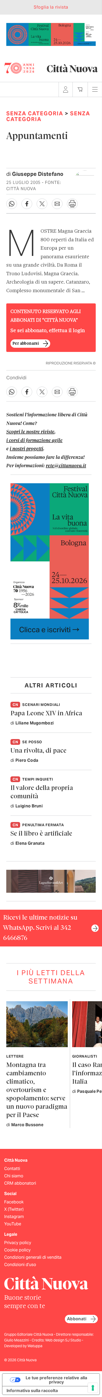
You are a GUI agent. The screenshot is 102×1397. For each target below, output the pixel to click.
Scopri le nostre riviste (30, 432)
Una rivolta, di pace (38, 750)
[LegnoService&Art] (51, 881)
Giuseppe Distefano (37, 174)
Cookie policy (17, 1250)
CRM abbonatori (20, 1183)
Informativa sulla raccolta (32, 1390)
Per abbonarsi (26, 343)
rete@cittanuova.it (66, 466)
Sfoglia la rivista (51, 7)
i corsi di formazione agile (34, 440)
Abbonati (76, 1319)
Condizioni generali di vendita (32, 1257)
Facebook (14, 1202)
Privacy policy (17, 1242)
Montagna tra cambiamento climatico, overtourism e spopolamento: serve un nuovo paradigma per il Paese (36, 1090)
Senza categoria (34, 113)
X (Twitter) (14, 1209)
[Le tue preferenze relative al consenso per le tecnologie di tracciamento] (93, 1388)
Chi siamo (13, 1176)
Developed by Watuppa (23, 1346)
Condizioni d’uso (20, 1264)
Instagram (14, 1216)
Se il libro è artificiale (41, 833)
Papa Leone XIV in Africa (46, 713)
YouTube (12, 1224)
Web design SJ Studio (63, 1340)
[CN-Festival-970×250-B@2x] (51, 34)
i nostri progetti (26, 449)
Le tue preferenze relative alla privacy (56, 1379)
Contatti (12, 1168)
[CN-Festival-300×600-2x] (49, 561)
